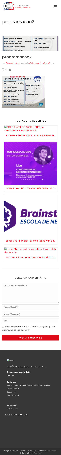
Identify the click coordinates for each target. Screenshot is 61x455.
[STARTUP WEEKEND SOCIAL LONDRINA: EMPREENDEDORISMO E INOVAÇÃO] (30, 129)
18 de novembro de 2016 (39, 63)
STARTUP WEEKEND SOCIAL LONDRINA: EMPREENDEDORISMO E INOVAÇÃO (31, 136)
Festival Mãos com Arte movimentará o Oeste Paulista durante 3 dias (31, 257)
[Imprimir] (11, 69)
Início (5, 29)
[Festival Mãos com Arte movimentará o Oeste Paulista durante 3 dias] (30, 251)
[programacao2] (30, 43)
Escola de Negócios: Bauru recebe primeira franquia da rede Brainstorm (31, 241)
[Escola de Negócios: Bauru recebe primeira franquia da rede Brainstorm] (30, 216)
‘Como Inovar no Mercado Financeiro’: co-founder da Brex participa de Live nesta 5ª (31, 188)
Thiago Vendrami (13, 63)
